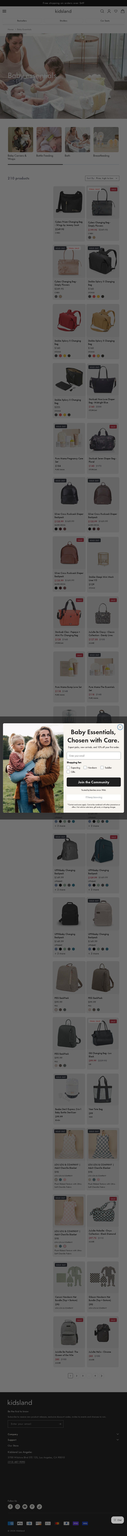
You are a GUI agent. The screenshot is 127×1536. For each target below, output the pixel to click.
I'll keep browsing (93, 797)
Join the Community (93, 782)
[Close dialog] (120, 727)
